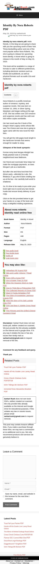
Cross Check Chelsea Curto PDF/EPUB (18, 535)
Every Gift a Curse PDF (15, 278)
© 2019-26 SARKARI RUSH (19, 558)
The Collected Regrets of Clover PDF (21, 291)
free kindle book (12, 253)
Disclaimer (29, 561)
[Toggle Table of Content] (14, 95)
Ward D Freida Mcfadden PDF (18, 293)
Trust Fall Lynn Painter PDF (15, 367)
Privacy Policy (15, 563)
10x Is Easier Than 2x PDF (17, 281)
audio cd (9, 256)
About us (9, 561)
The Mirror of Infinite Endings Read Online (19, 532)
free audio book (12, 251)
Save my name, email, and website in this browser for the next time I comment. (20, 496)
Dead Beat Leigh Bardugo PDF (15, 541)
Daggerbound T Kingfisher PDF (15, 544)
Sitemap (26, 563)
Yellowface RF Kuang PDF (16, 271)
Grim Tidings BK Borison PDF (16, 385)
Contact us (18, 561)
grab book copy (12, 258)
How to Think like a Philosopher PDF (20, 288)
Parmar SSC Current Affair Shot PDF (17, 538)
